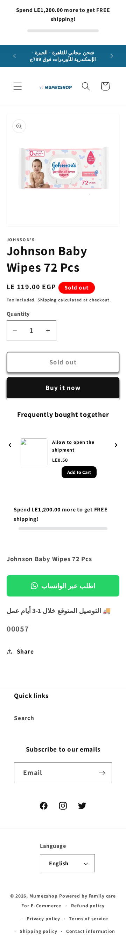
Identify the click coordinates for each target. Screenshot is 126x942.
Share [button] (25, 651)
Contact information (90, 931)
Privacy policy (43, 918)
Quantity (18, 314)
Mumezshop (43, 896)
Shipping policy (38, 931)
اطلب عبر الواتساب (68, 585)
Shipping (47, 300)
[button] (17, 86)
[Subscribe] (102, 772)
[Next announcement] (111, 56)
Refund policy (87, 905)
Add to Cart (79, 472)
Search (24, 718)
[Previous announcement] (14, 56)
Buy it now (63, 387)
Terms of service (88, 918)
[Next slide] (115, 445)
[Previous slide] (10, 445)
